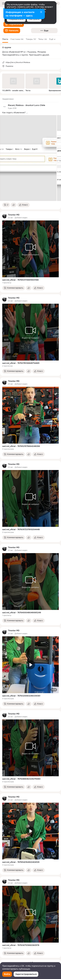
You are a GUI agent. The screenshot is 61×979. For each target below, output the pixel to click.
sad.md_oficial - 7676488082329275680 (21, 779)
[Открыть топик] (30, 112)
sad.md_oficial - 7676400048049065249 (21, 612)
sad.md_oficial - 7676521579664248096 (21, 446)
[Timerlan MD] (4, 216)
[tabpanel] (30, 526)
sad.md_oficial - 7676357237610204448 (21, 529)
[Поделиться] (13, 205)
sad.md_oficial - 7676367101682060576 (20, 945)
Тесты (28, 90)
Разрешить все (16, 19)
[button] (13, 24)
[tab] (5, 39)
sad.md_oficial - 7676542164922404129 (20, 862)
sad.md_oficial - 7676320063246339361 (21, 695)
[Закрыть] (41, 12)
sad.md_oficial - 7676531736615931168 (20, 280)
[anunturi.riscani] (4, 106)
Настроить (34, 19)
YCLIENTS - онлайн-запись (13, 90)
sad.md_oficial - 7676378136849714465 (20, 363)
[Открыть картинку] (28, 158)
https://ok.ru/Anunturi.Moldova (18, 62)
